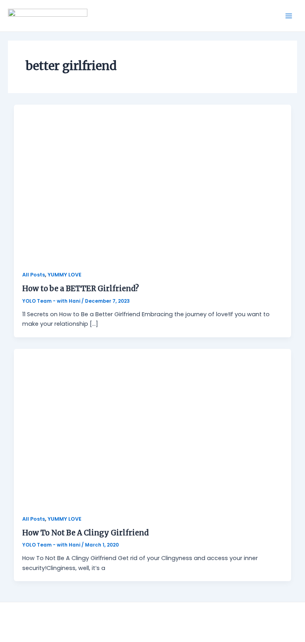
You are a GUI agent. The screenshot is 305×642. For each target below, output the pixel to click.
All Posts (33, 274)
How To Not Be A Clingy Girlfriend (85, 532)
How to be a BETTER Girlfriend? (80, 288)
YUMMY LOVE (64, 274)
